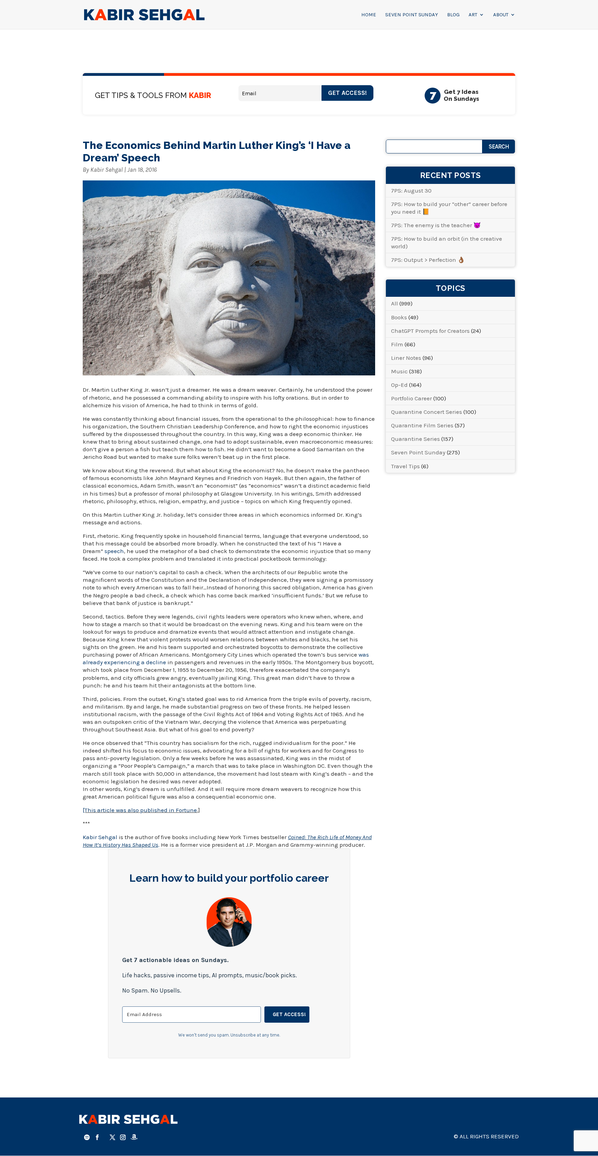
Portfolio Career (411, 398)
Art (473, 15)
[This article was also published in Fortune (140, 810)
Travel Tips (405, 466)
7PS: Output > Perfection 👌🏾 (428, 259)
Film (397, 344)
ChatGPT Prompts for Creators (430, 330)
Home (368, 15)
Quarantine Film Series (422, 425)
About (500, 15)
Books (399, 317)
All (394, 303)
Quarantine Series (415, 438)
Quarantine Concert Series (426, 411)
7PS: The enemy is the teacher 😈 (436, 225)
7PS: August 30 (411, 190)
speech (114, 551)
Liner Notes (406, 357)
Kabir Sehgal (106, 170)
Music (399, 371)
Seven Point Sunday (411, 15)
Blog (453, 15)
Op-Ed (399, 384)
